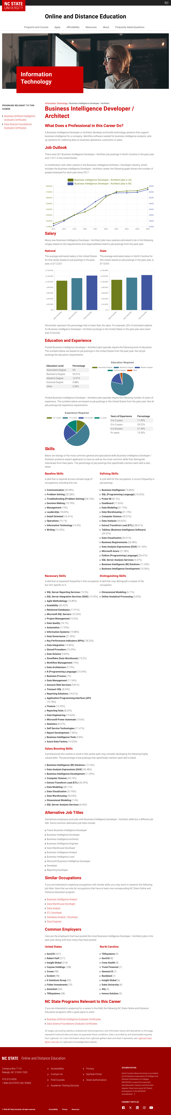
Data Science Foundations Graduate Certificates (72, 1023)
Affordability (73, 27)
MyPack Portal (94, 1074)
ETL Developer (54, 912)
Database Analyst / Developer (62, 917)
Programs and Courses (36, 27)
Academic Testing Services (65, 1085)
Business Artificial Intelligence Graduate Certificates (74, 1019)
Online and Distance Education (85, 16)
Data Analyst (53, 908)
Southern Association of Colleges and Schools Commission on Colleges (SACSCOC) (140, 1079)
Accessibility (57, 1068)
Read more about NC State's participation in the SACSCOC (137, 1091)
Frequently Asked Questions (129, 27)
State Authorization (96, 1080)
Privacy (90, 1068)
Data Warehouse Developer (61, 904)
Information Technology (56, 103)
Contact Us (57, 1074)
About (106, 27)
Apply (57, 27)
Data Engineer (54, 921)
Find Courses (58, 1080)
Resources (91, 27)
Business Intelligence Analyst (62, 899)
